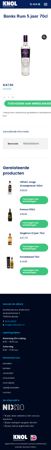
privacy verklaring (37, 443)
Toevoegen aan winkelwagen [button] (31, 200)
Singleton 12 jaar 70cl (32, 233)
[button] (44, 37)
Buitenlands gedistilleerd (27, 112)
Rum (5, 115)
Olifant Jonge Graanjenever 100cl (31, 183)
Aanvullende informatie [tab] (16, 131)
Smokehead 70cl (29, 257)
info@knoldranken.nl (15, 324)
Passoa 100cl (27, 209)
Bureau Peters (29, 447)
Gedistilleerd (45, 112)
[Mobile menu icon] (45, 4)
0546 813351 (10, 321)
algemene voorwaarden (16, 443)
